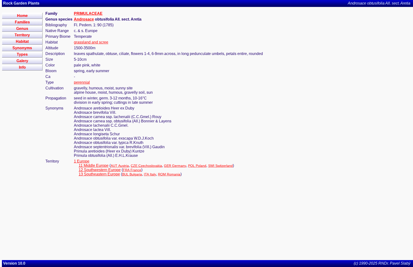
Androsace (84, 19)
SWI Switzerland (220, 166)
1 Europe (81, 161)
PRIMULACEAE (88, 13)
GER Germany (175, 166)
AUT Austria (120, 166)
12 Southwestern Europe (100, 170)
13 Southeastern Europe (99, 174)
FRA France (132, 170)
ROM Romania (169, 174)
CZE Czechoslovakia (146, 166)
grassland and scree (91, 42)
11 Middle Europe (94, 165)
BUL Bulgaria (132, 174)
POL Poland (197, 166)
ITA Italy (150, 174)
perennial (82, 82)
